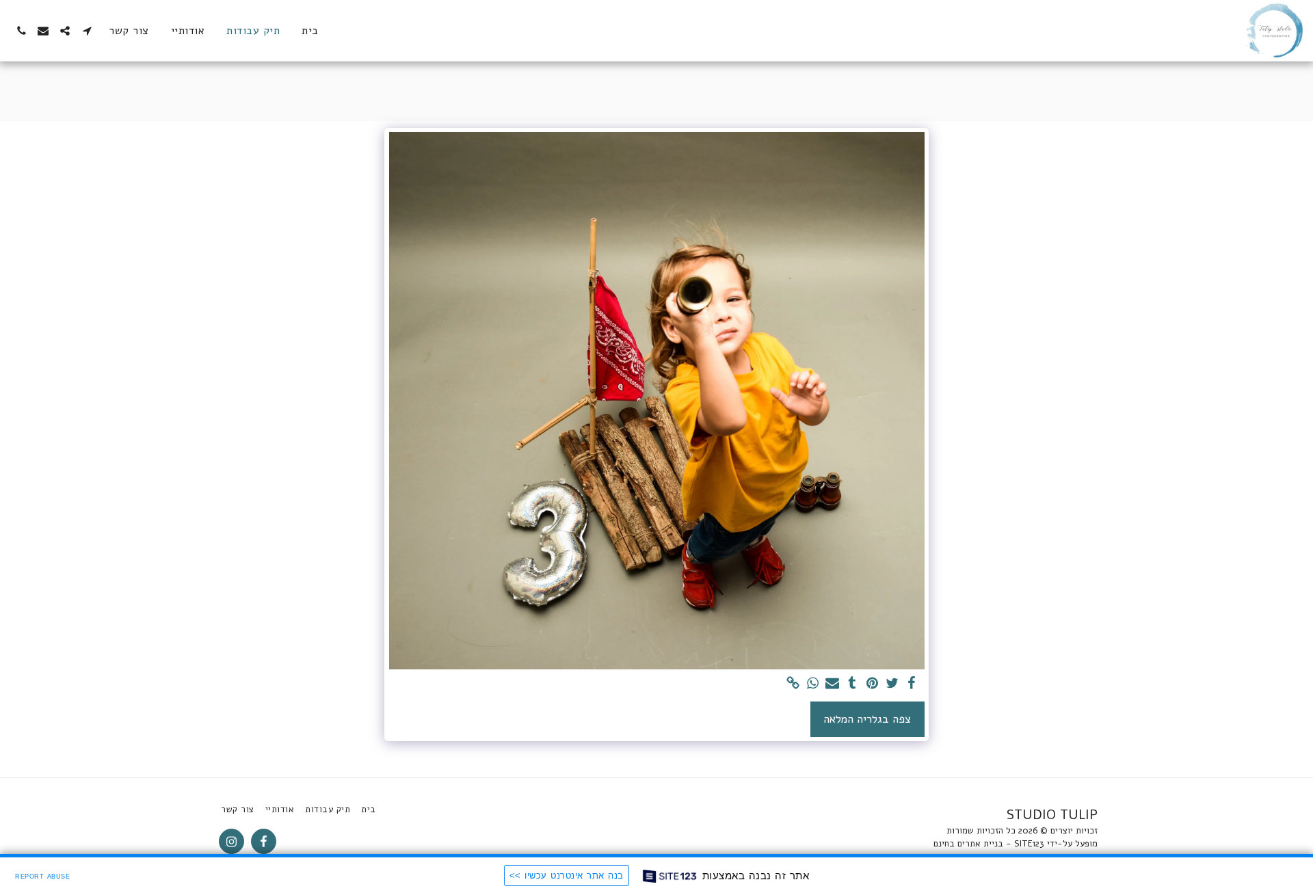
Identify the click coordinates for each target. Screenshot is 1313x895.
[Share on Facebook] (912, 684)
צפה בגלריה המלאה (867, 719)
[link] (793, 684)
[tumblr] (852, 684)
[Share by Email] (832, 684)
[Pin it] (872, 684)
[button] (87, 30)
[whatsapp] (813, 684)
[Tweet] (892, 684)
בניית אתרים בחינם (968, 844)
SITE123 (1029, 844)
